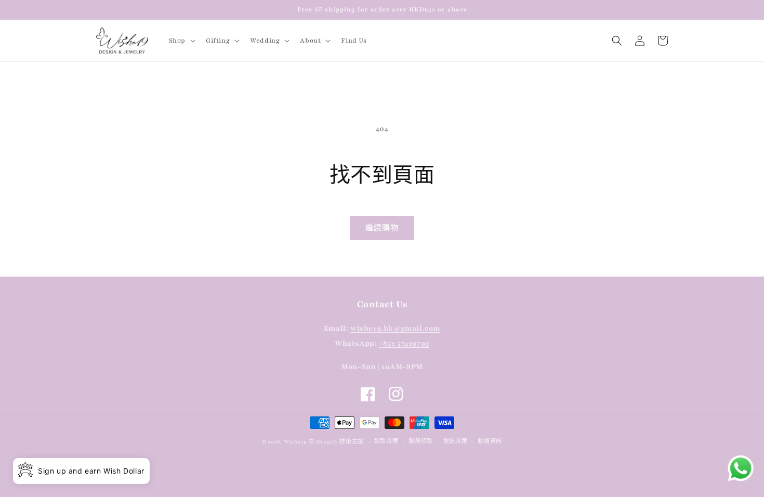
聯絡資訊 (490, 441)
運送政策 (455, 441)
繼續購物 (382, 228)
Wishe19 (295, 441)
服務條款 (421, 441)
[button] (181, 40)
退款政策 (386, 441)
